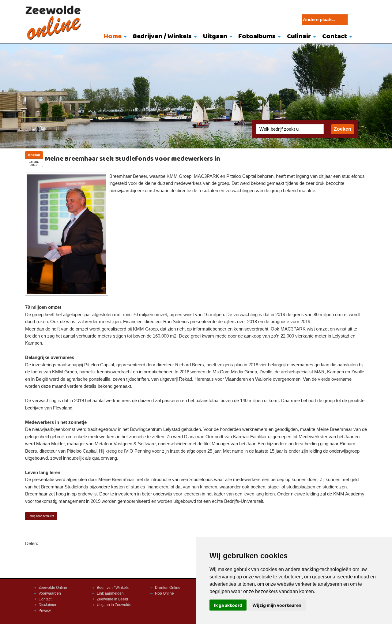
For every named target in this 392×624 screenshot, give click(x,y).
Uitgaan (215, 36)
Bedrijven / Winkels (162, 36)
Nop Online (164, 593)
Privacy (45, 610)
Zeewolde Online (53, 587)
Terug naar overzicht (41, 516)
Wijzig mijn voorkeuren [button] (276, 605)
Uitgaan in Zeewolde (114, 605)
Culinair (299, 36)
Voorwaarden (50, 593)
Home (113, 36)
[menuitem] (114, 37)
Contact (334, 36)
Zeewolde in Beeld (112, 599)
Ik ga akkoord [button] (228, 605)
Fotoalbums (257, 36)
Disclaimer (47, 605)
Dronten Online (167, 587)
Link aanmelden (110, 593)
